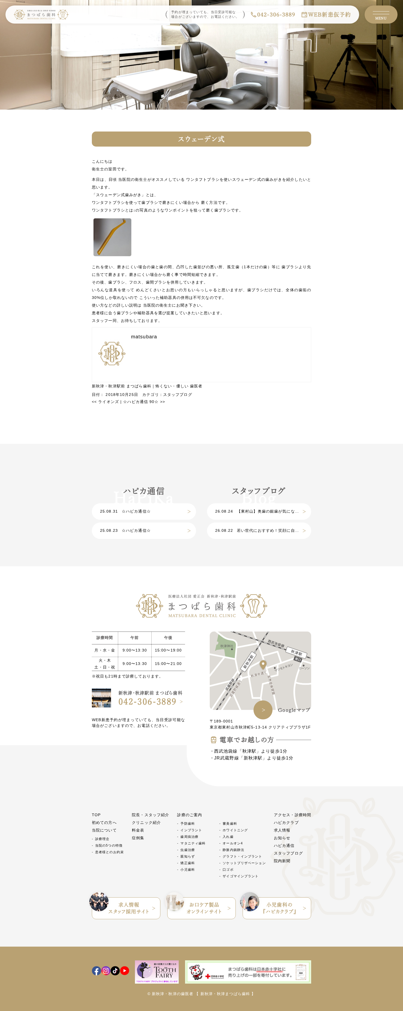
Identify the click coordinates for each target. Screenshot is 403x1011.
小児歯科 (187, 870)
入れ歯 (228, 837)
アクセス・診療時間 (292, 815)
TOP (96, 815)
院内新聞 (282, 861)
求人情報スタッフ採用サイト (128, 908)
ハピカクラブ (286, 822)
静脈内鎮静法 (233, 850)
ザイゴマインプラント (241, 876)
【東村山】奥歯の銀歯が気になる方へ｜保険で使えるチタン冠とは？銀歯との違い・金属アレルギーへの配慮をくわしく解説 (263, 511)
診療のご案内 (189, 815)
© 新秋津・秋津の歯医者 (170, 994)
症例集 (138, 838)
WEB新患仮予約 (329, 14)
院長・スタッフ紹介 (150, 815)
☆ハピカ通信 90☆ (144, 401)
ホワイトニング (235, 830)
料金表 (138, 830)
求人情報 (282, 830)
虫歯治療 (187, 850)
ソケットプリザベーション (244, 863)
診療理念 (102, 839)
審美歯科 (230, 824)
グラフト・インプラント (242, 856)
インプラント (191, 830)
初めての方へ (104, 822)
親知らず (187, 856)
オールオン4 (233, 843)
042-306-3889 (276, 14)
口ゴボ (228, 870)
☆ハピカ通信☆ (125, 511)
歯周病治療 (189, 837)
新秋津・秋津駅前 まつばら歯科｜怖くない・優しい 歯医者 (147, 386)
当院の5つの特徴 (109, 845)
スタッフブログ (177, 394)
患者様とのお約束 (109, 852)
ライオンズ (105, 401)
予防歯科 (187, 824)
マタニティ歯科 (193, 843)
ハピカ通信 (284, 845)
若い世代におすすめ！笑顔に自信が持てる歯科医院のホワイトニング (263, 530)
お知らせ (282, 838)
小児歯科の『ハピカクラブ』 (280, 908)
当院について (104, 830)
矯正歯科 (187, 863)
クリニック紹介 (146, 822)
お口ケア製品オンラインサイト (204, 908)
